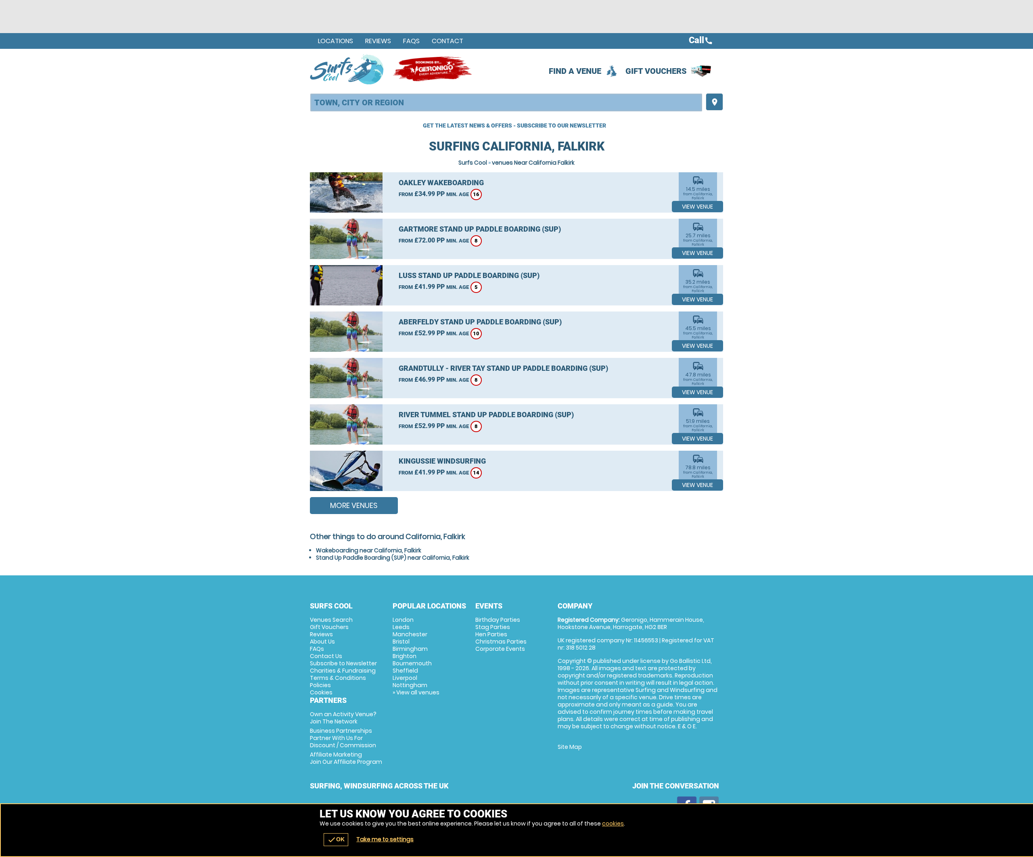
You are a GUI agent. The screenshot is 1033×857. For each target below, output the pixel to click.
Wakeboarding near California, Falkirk (368, 550)
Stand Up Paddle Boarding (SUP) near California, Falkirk (392, 558)
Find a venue (575, 71)
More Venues (354, 505)
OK (336, 839)
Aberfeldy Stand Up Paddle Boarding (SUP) (480, 322)
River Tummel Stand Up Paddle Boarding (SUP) (486, 414)
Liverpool (405, 678)
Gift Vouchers (656, 71)
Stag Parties (492, 627)
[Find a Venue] (506, 102)
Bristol (401, 642)
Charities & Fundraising (343, 671)
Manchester (410, 634)
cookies (613, 823)
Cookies (321, 692)
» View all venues (416, 692)
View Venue (697, 207)
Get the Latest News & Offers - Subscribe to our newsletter (514, 125)
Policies (320, 685)
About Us (322, 642)
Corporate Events (500, 649)
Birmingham (410, 649)
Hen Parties (491, 634)
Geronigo (433, 69)
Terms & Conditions (338, 678)
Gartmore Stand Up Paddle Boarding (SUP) (480, 229)
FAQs (411, 41)
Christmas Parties (501, 642)
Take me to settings (385, 839)
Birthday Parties (497, 620)
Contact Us (326, 656)
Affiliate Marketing (346, 758)
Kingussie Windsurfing (442, 461)
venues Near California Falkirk (533, 163)
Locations (335, 41)
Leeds (401, 627)
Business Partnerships (343, 738)
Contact (447, 41)
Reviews (378, 41)
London (403, 620)
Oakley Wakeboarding (441, 182)
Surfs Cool (472, 163)
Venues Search (331, 620)
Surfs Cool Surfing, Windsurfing (347, 69)
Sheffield (405, 671)
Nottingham (410, 685)
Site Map (570, 747)
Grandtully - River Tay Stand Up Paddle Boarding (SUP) (503, 368)
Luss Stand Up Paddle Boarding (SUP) (469, 275)
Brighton (404, 656)
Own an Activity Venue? (343, 717)
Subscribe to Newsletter (343, 663)
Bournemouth (412, 663)
